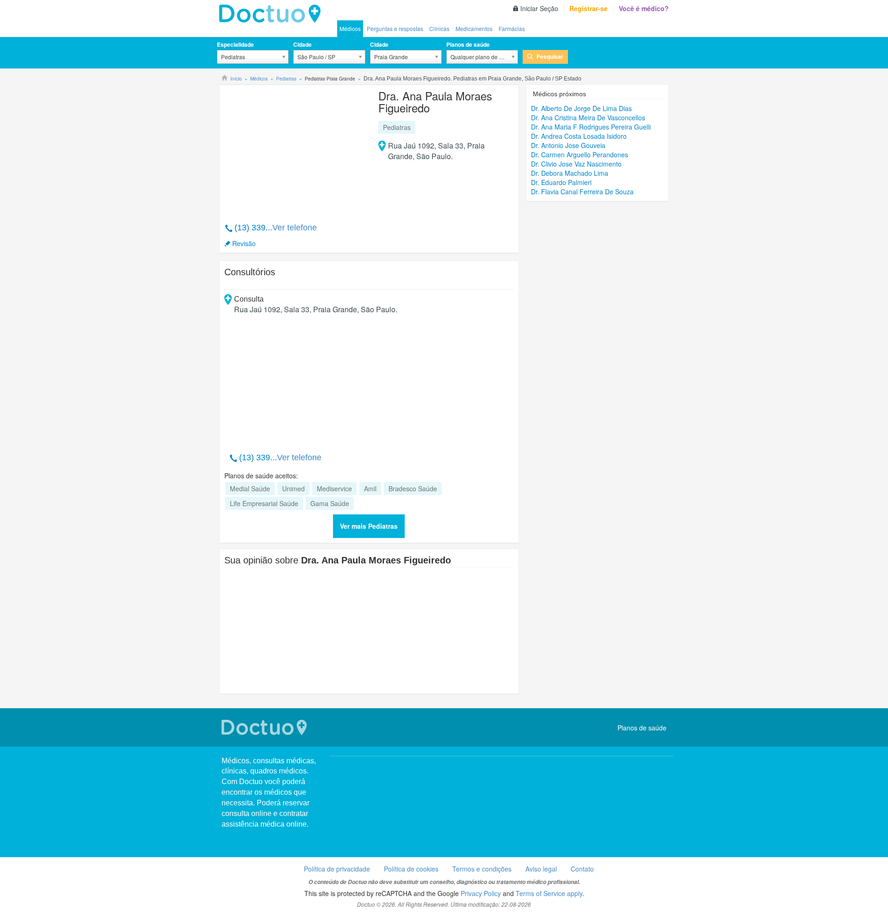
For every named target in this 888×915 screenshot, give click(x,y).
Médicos (350, 28)
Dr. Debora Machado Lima (569, 173)
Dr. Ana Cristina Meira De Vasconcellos (588, 117)
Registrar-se (588, 8)
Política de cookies (411, 868)
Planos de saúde (468, 44)
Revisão (244, 243)
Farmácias (512, 28)
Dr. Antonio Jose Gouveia (568, 145)
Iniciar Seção (539, 8)
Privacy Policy (481, 893)
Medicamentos (474, 28)
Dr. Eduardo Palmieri (561, 182)
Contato (582, 868)
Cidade (302, 44)
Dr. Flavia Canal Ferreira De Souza (582, 191)
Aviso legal (541, 868)
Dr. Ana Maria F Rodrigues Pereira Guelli (591, 126)
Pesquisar (549, 56)
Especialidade (235, 44)
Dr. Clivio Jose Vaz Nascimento (576, 163)
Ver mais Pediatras (369, 526)
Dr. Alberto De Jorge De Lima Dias (581, 108)
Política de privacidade (337, 868)
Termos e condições (482, 868)
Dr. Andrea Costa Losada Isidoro (579, 136)
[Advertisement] (295, 149)
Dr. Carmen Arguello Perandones (579, 154)
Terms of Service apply (549, 893)
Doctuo (272, 14)
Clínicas (439, 28)
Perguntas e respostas (395, 28)
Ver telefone (294, 227)
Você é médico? (644, 8)
